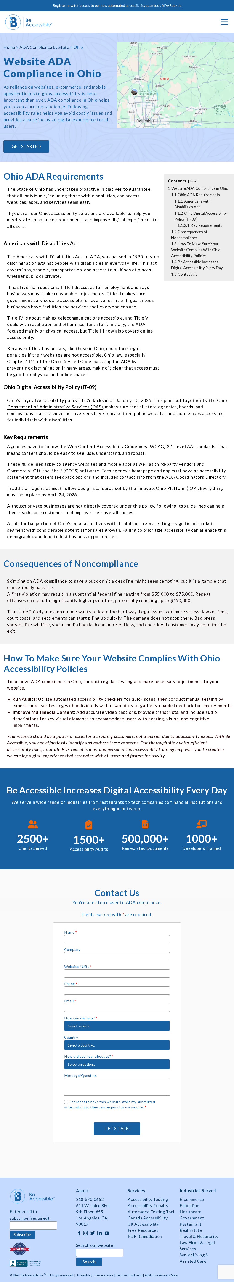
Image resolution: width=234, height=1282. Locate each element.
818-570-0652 (90, 1199)
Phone (70, 983)
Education (189, 1205)
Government (192, 1217)
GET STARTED (26, 146)
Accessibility (84, 1275)
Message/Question (80, 1075)
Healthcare (191, 1211)
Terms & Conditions (129, 1275)
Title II (113, 293)
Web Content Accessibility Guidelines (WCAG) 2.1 (120, 446)
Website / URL (78, 966)
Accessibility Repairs (148, 1205)
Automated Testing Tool (151, 1211)
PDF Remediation (145, 1236)
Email (70, 1001)
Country (71, 1037)
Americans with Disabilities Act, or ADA (58, 256)
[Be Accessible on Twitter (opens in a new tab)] (92, 1232)
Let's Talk (117, 1128)
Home (9, 47)
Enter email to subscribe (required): (30, 1215)
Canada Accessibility (148, 1217)
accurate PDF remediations (70, 749)
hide (193, 181)
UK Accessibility (143, 1223)
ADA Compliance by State (44, 47)
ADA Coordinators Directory (195, 477)
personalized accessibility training (141, 749)
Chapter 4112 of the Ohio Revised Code (49, 361)
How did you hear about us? (89, 1056)
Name (70, 932)
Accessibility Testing (148, 1199)
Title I (66, 287)
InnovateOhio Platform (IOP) (167, 488)
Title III (121, 300)
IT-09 (85, 400)
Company (72, 949)
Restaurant (191, 1223)
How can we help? (80, 1018)
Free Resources (143, 1230)
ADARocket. (171, 5)
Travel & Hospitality (199, 1236)
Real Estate (191, 1230)
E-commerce (192, 1199)
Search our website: (95, 1245)
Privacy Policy (104, 1275)
